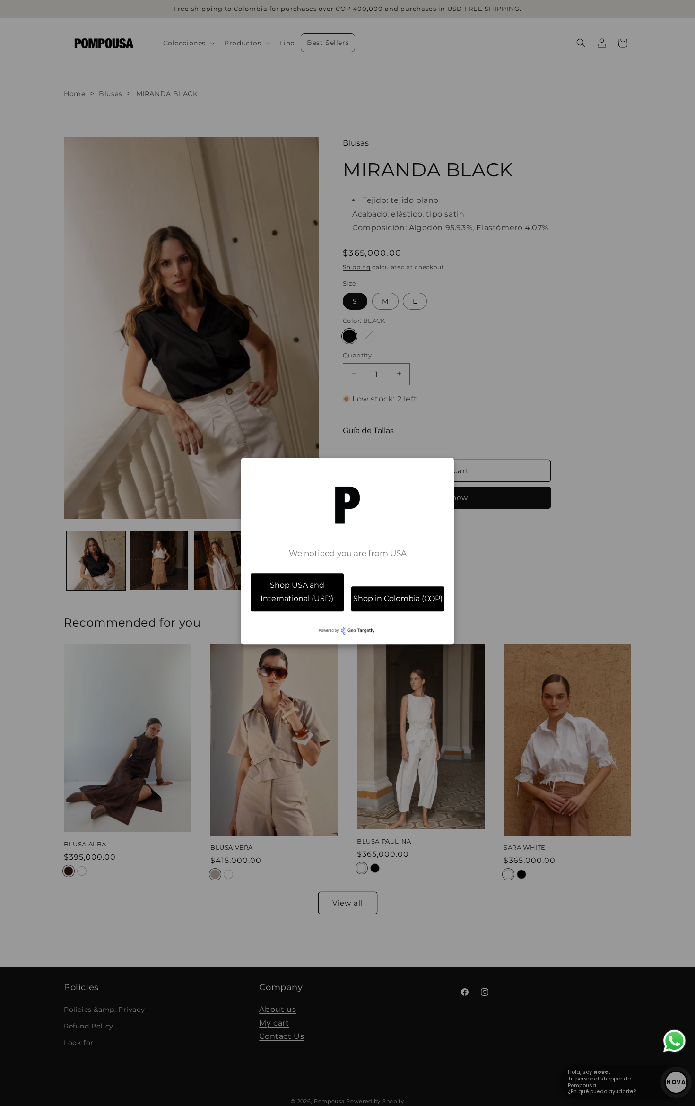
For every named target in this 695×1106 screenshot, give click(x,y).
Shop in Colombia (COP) (398, 598)
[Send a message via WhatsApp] (674, 1041)
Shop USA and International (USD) (297, 592)
